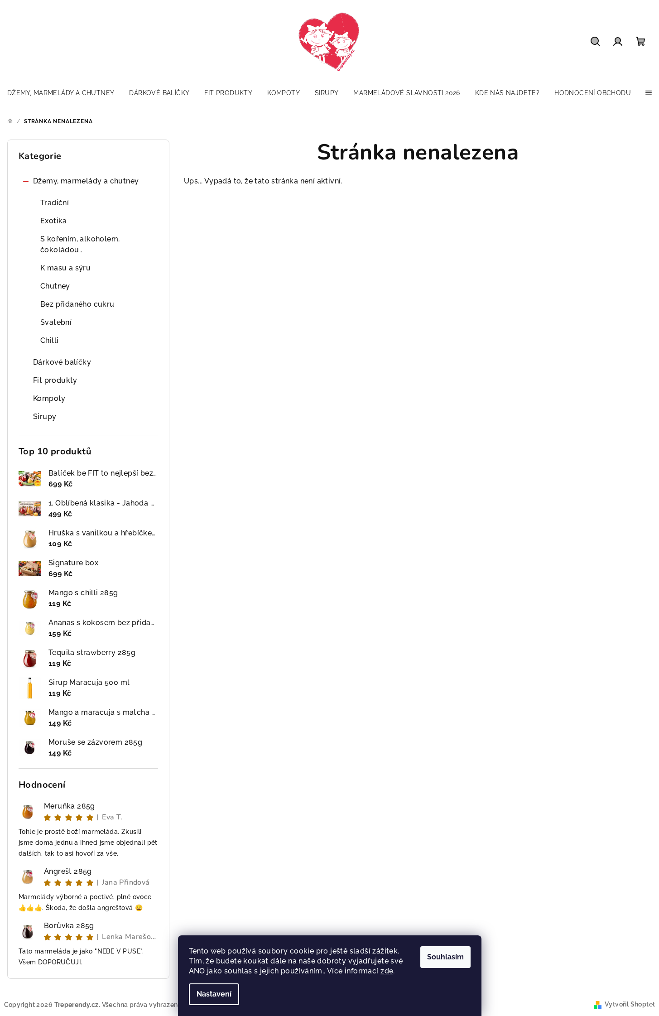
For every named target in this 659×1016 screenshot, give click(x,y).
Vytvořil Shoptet (630, 1004)
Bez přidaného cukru (77, 304)
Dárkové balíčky (62, 362)
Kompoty (49, 398)
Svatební (56, 322)
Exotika (53, 221)
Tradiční (54, 202)
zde (386, 971)
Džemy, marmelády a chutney (86, 181)
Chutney (55, 286)
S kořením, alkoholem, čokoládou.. (80, 244)
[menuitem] (60, 92)
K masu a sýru (65, 268)
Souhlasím (445, 957)
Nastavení (214, 994)
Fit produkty (55, 380)
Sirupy (44, 416)
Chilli (49, 340)
